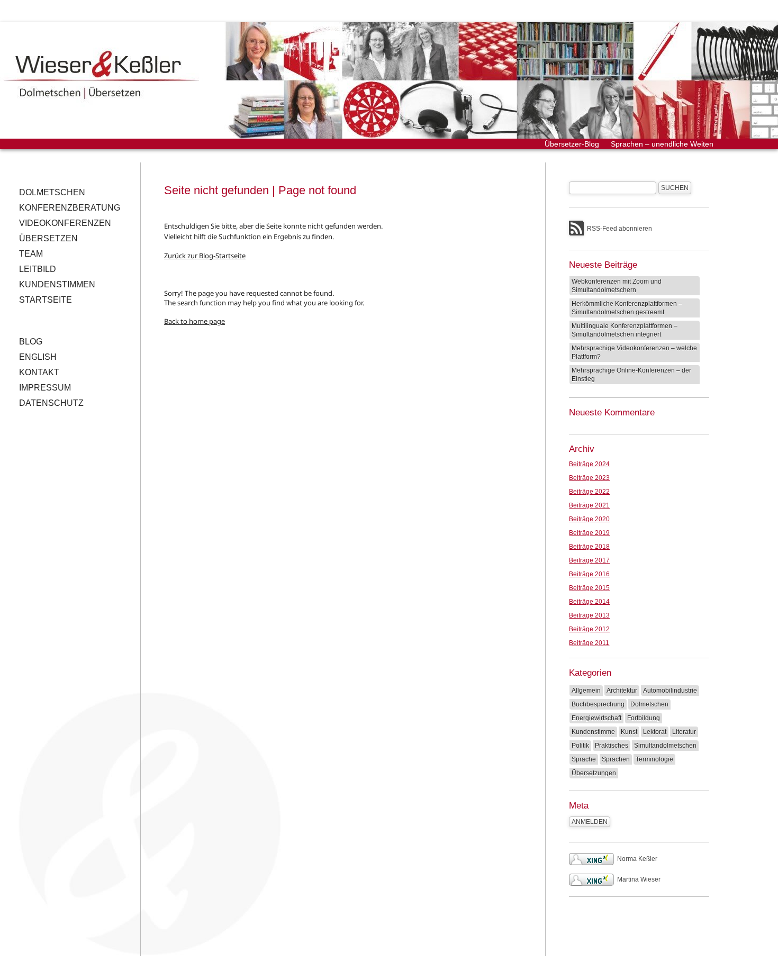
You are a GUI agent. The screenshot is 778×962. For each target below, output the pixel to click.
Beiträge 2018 (589, 546)
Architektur (622, 690)
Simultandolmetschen (665, 745)
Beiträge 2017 (589, 560)
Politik (580, 745)
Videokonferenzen (65, 223)
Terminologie (654, 759)
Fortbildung (643, 718)
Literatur (684, 732)
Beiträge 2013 (589, 615)
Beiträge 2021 (589, 505)
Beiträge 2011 (589, 643)
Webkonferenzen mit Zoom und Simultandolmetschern (617, 286)
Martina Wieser (639, 879)
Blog (30, 341)
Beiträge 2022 (589, 491)
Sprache (584, 759)
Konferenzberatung (69, 207)
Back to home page (194, 321)
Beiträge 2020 (589, 519)
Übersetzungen (594, 773)
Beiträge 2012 (589, 629)
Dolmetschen (52, 192)
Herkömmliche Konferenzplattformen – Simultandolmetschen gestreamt (627, 308)
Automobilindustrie (670, 690)
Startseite (45, 299)
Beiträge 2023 (589, 478)
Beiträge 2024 (589, 464)
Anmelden (590, 821)
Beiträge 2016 (589, 574)
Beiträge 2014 (589, 601)
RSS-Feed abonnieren (619, 228)
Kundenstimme (593, 732)
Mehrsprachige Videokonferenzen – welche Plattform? (634, 352)
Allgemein (586, 690)
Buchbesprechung (598, 704)
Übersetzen (48, 238)
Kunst (629, 732)
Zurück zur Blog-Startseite (205, 255)
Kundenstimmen (57, 284)
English (38, 356)
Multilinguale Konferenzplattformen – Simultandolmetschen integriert (624, 330)
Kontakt (39, 372)
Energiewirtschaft (596, 718)
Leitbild (37, 269)
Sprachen (616, 759)
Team (31, 253)
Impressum (45, 387)
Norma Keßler (637, 859)
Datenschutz (51, 402)
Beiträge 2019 (589, 533)
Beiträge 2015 (589, 588)
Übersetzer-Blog (572, 144)
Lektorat (654, 732)
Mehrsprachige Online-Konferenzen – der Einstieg (631, 375)
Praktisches (611, 745)
